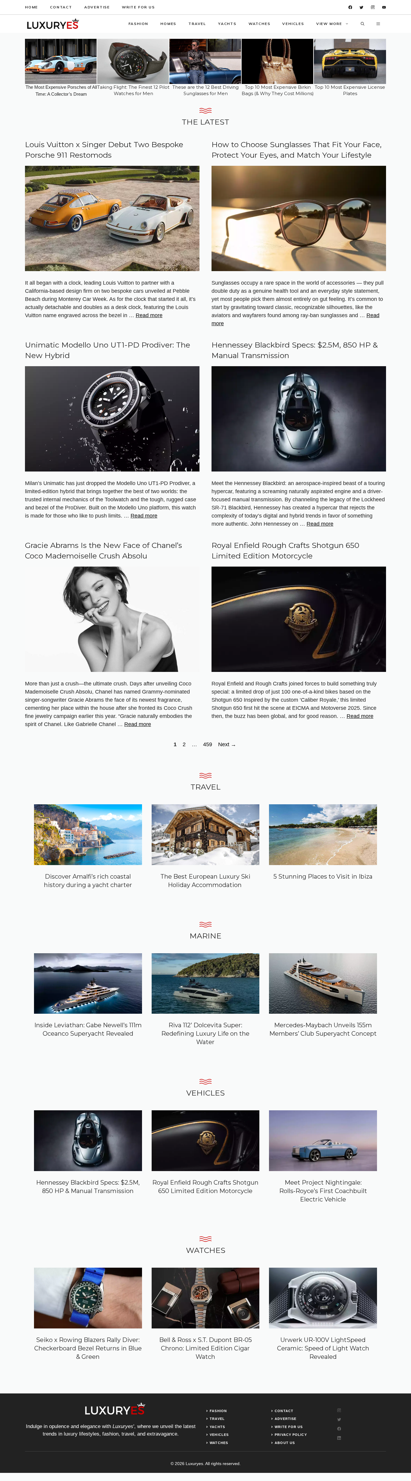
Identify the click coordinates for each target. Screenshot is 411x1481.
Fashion (138, 23)
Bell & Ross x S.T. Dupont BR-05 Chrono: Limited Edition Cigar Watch (205, 1348)
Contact (61, 7)
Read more (149, 315)
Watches (259, 23)
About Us (285, 1443)
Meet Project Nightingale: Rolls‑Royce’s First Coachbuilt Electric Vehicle (323, 1191)
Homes (168, 23)
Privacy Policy (291, 1434)
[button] (362, 24)
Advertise (97, 7)
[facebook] (350, 7)
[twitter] (361, 7)
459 (208, 744)
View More (329, 23)
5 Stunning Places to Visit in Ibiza (322, 876)
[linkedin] (384, 7)
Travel (197, 23)
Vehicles (293, 23)
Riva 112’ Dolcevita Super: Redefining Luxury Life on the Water (205, 1034)
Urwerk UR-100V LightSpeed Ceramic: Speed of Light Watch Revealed (323, 1348)
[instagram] (373, 7)
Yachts (227, 23)
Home (31, 7)
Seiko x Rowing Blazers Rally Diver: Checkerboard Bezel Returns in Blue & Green (88, 1348)
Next (227, 744)
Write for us (138, 7)
